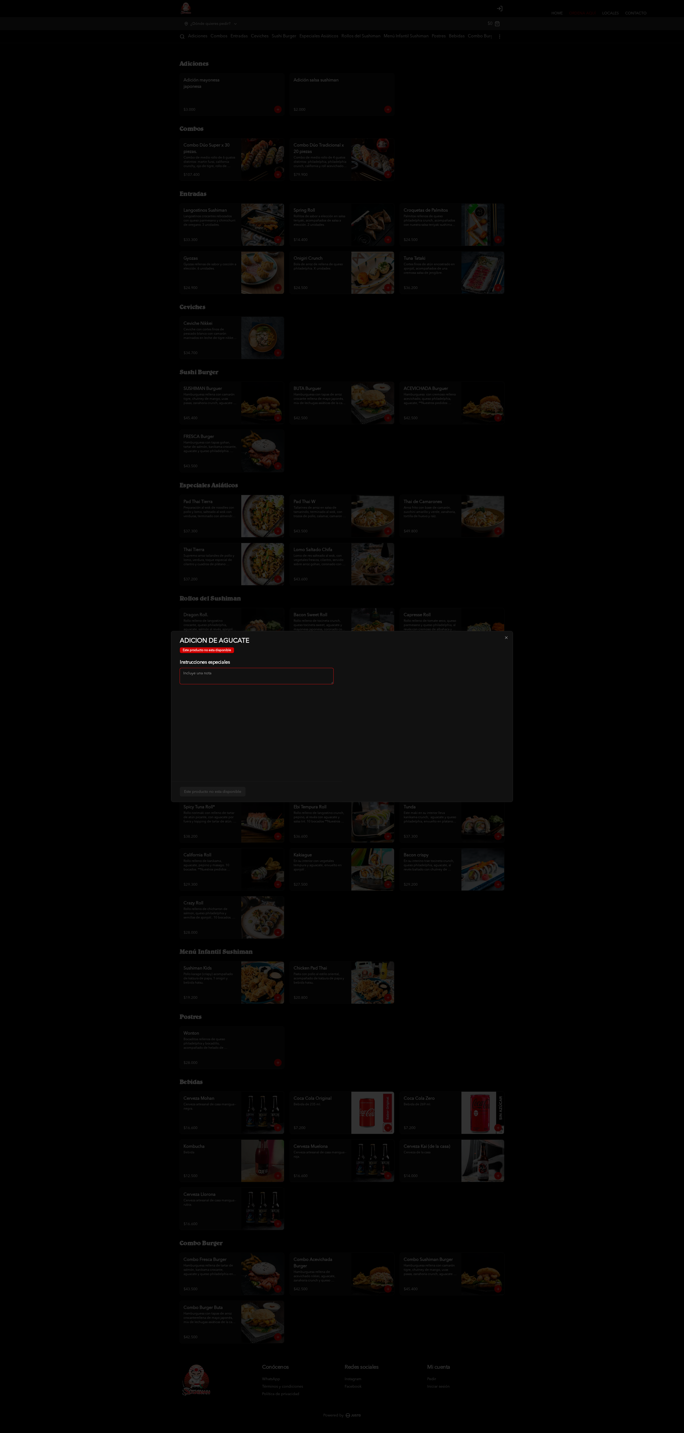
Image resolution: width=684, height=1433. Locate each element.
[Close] (506, 638)
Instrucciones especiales (205, 662)
